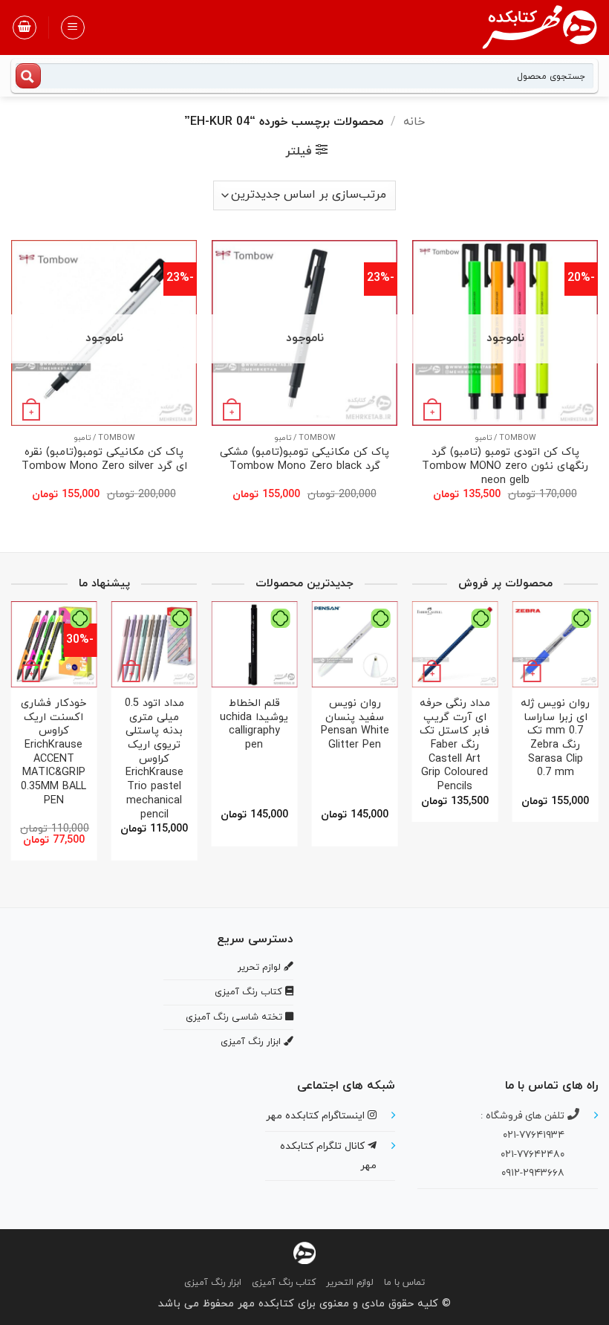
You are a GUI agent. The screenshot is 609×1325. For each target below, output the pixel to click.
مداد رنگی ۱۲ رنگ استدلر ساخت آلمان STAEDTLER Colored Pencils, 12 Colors (264, 745)
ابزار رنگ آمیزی (212, 1282)
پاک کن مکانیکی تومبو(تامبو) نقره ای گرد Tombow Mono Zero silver (104, 459)
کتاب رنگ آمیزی (284, 1282)
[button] (73, 27)
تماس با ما (404, 1282)
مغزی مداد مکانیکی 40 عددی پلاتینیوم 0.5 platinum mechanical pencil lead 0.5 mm (53, 753)
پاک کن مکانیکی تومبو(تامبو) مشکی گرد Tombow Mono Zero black (304, 459)
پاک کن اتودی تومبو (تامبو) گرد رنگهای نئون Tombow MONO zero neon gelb (505, 466)
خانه (414, 122)
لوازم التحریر (350, 1282)
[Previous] (583, 709)
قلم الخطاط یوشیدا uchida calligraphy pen (364, 725)
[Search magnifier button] (28, 75)
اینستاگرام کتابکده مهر (317, 1116)
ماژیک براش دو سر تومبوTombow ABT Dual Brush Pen (484, 732)
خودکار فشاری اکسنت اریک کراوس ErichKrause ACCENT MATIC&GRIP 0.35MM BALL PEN (153, 753)
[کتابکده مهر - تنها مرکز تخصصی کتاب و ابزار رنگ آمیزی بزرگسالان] (304, 1252)
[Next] (416, 709)
